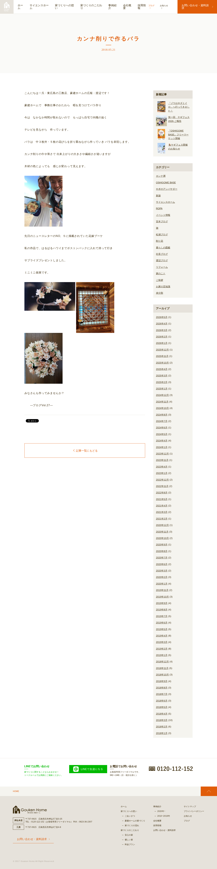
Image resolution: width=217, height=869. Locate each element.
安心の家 (129, 835)
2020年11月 (162, 531)
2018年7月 (161, 694)
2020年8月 (161, 551)
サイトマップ (190, 806)
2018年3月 (161, 720)
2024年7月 (161, 421)
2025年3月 (161, 375)
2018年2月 (161, 726)
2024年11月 (162, 401)
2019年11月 (162, 590)
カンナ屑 (160, 176)
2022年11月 (162, 486)
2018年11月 (162, 668)
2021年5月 (161, 499)
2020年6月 (161, 564)
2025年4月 (161, 369)
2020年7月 (161, 557)
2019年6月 (161, 622)
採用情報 (142, 6)
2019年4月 (161, 635)
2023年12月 (162, 453)
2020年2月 (161, 577)
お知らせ (188, 816)
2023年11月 (162, 460)
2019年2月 (161, 648)
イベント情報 (163, 215)
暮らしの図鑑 (163, 247)
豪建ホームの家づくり (135, 821)
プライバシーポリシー (194, 811)
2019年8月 (161, 609)
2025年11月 (162, 356)
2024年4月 (161, 440)
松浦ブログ (162, 234)
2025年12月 (162, 349)
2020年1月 (161, 583)
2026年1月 (161, 343)
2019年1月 (161, 655)
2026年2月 (161, 336)
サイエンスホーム (39, 6)
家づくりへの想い (64, 6)
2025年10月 (162, 362)
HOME (16, 791)
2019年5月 (161, 629)
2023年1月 (161, 473)
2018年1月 (161, 733)
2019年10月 (162, 596)
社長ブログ (162, 254)
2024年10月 (162, 408)
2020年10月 (162, 538)
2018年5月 (161, 707)
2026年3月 (161, 330)
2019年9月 (161, 603)
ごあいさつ (130, 816)
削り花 (159, 241)
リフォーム (162, 267)
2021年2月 (161, 518)
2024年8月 (161, 414)
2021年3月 (161, 512)
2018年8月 (161, 687)
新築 (158, 195)
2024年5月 (161, 434)
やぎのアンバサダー (166, 189)
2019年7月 (161, 616)
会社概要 (127, 6)
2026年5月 (161, 317)
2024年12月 (162, 395)
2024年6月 (161, 427)
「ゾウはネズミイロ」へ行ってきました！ (179, 107)
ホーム (20, 6)
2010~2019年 (163, 816)
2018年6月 (161, 700)
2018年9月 (161, 681)
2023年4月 (161, 466)
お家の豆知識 (163, 286)
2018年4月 (161, 713)
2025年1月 (161, 388)
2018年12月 (162, 661)
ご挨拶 (159, 280)
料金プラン (130, 844)
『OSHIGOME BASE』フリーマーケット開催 (178, 134)
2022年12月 (162, 479)
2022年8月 (161, 492)
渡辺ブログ (162, 260)
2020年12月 (162, 525)
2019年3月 (161, 642)
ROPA (159, 208)
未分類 (159, 293)
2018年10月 (162, 674)
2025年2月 (161, 382)
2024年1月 (161, 447)
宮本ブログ (162, 221)
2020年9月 (161, 544)
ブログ (187, 821)
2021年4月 (161, 505)
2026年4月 (161, 323)
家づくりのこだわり (91, 6)
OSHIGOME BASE (166, 182)
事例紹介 (112, 6)
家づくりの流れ (132, 825)
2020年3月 (161, 570)
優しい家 (129, 840)
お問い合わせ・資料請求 (195, 6)
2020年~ (161, 811)
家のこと (160, 273)
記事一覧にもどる (87, 450)
